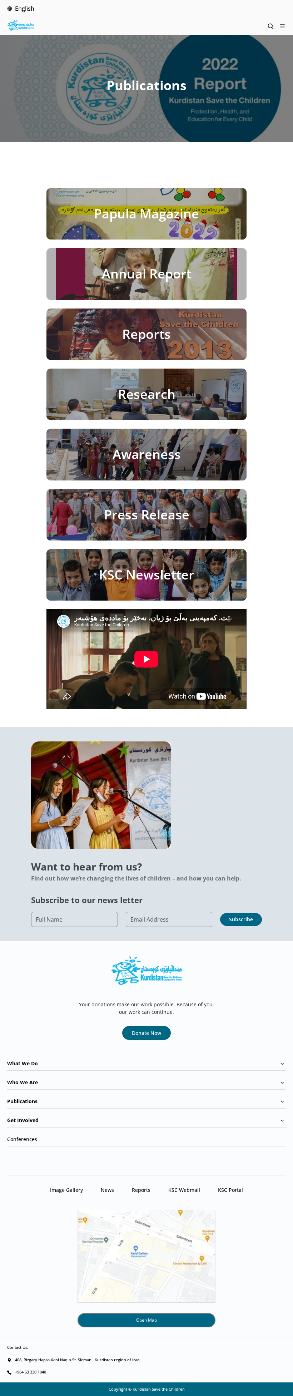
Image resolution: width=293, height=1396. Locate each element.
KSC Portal (230, 1190)
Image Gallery (66, 1190)
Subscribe (241, 919)
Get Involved (23, 1120)
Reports (141, 1190)
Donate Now (146, 1033)
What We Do (22, 1063)
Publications (22, 1101)
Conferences (22, 1139)
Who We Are (22, 1082)
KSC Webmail (184, 1190)
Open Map (146, 1320)
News (107, 1190)
